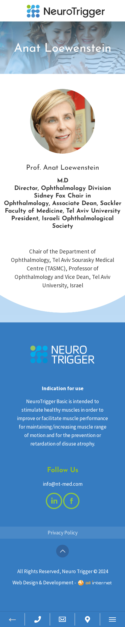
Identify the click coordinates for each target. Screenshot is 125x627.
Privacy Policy (63, 532)
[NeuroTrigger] (66, 10)
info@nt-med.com (63, 484)
